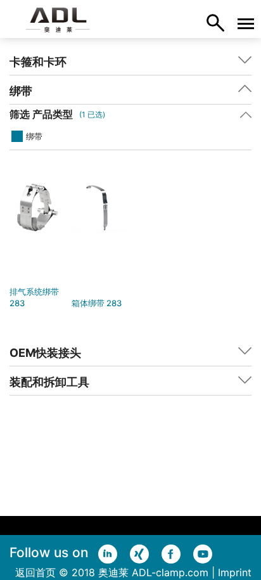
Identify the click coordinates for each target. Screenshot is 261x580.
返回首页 (35, 572)
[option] (37, 245)
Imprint (234, 572)
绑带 (34, 136)
